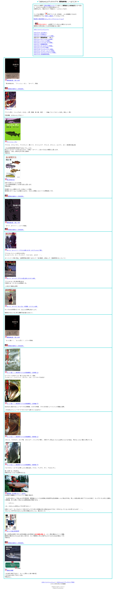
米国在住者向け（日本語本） (16, 89)
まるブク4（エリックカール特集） (43, 39)
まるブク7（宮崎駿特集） (41, 44)
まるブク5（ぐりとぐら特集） (42, 41)
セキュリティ (48, 19)
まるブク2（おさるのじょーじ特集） (44, 36)
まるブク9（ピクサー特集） (42, 47)
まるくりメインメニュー (48, 582)
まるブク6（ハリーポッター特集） (43, 42)
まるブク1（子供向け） (40, 34)
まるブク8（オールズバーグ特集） (43, 46)
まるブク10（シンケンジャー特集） (44, 49)
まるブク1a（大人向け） (41, 32)
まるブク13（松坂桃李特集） (42, 54)
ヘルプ (62, 19)
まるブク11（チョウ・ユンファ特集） (44, 51)
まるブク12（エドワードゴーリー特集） (45, 52)
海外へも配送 (49, 16)
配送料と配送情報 (39, 19)
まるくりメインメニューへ (41, 29)
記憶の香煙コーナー (49, 5)
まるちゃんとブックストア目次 (65, 582)
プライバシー (56, 19)
